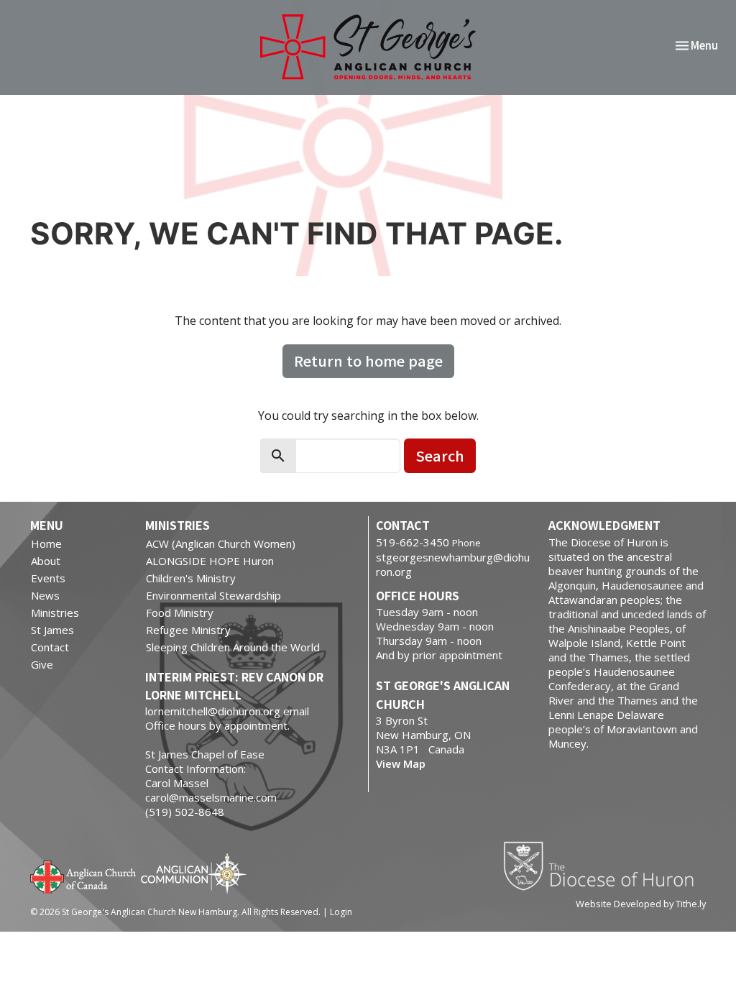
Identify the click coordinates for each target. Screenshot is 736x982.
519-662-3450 (412, 542)
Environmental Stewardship (213, 595)
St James (52, 630)
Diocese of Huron (604, 865)
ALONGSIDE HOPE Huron (210, 561)
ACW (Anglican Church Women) (220, 543)
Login (341, 912)
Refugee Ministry (188, 630)
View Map (401, 763)
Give (42, 664)
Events (48, 578)
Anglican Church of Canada (83, 876)
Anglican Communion (193, 873)
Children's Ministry (191, 578)
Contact (50, 647)
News (45, 595)
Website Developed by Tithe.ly (641, 903)
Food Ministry (179, 612)
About (45, 561)
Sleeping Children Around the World (233, 647)
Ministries (55, 612)
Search (439, 455)
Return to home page (368, 360)
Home (46, 543)
